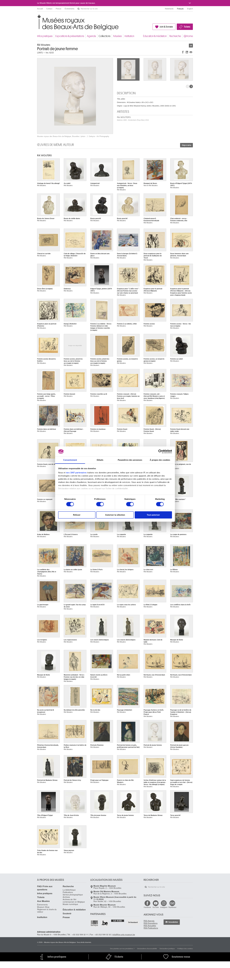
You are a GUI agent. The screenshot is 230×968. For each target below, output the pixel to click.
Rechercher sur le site (79, 9)
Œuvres (191, 45)
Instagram (163, 907)
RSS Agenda (149, 921)
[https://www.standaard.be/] (133, 922)
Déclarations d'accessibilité (147, 948)
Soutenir (67, 913)
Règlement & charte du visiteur (47, 910)
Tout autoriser (153, 515)
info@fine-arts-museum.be (123, 934)
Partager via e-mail (191, 52)
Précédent (187, 86)
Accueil (40, 9)
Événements (69, 9)
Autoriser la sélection (115, 515)
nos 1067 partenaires (76, 472)
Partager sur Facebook (183, 52)
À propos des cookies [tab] (160, 460)
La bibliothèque (69, 890)
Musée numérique (70, 904)
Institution (129, 36)
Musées (117, 36)
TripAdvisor (172, 907)
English (190, 9)
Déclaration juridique (167, 948)
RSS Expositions (150, 923)
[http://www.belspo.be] (94, 923)
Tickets (187, 27)
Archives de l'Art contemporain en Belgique (74, 900)
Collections (104, 36)
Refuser (76, 515)
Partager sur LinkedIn (187, 52)
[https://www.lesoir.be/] (117, 920)
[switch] (100, 504)
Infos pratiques (45, 36)
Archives (66, 897)
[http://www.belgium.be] (105, 923)
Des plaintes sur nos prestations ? (122, 948)
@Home (188, 36)
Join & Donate (166, 27)
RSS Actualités (150, 925)
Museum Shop (43, 907)
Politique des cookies (185, 948)
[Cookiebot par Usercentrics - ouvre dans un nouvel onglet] (160, 451)
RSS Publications (151, 928)
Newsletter (173, 922)
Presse (58, 9)
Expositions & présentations (69, 36)
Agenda (91, 36)
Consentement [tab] (70, 460)
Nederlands (169, 9)
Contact (49, 9)
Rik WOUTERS (133, 118)
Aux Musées (43, 901)
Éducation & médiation (155, 36)
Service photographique (73, 894)
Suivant (191, 86)
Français (180, 9)
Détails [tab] (100, 460)
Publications (68, 892)
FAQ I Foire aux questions (44, 888)
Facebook (147, 907)
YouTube (155, 907)
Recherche (175, 36)
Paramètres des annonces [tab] (130, 460)
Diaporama (186, 145)
